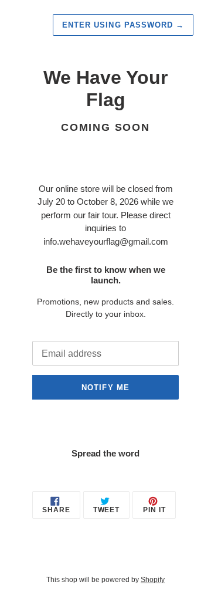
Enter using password (123, 25)
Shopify (153, 580)
